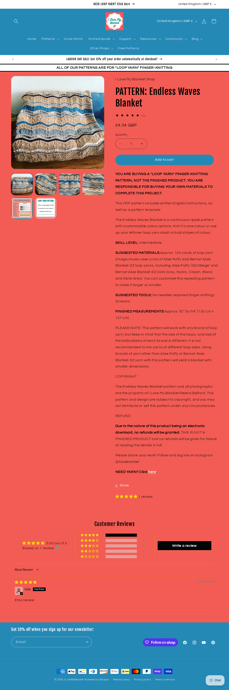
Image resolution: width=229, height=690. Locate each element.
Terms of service (165, 679)
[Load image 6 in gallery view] (45, 208)
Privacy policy (142, 679)
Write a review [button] (184, 545)
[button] (16, 21)
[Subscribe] (86, 642)
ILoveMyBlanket (74, 679)
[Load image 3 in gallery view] (69, 184)
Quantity (121, 134)
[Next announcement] (216, 59)
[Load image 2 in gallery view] (45, 184)
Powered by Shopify (97, 679)
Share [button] (124, 485)
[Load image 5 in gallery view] (22, 208)
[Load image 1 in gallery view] (22, 184)
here (152, 472)
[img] (26, 582)
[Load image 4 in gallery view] (93, 184)
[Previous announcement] (13, 59)
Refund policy (121, 679)
